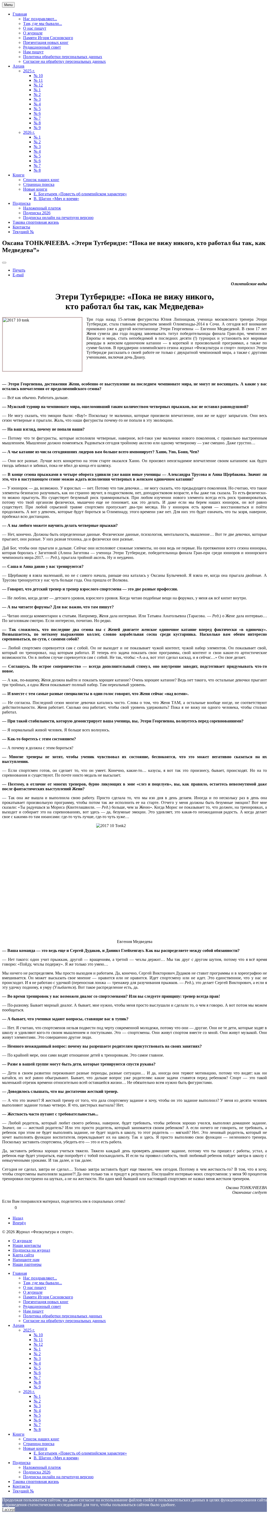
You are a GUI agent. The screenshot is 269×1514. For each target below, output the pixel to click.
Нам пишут (33, 52)
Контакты (21, 227)
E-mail (18, 275)
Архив (18, 66)
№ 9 (37, 127)
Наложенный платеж (42, 208)
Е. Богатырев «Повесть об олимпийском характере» (80, 194)
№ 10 (38, 75)
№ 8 (37, 123)
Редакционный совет (42, 47)
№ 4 (37, 104)
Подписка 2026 (36, 213)
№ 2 (37, 94)
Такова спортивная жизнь (36, 222)
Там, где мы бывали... (42, 23)
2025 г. (29, 71)
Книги (18, 175)
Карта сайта (23, 1255)
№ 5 (37, 108)
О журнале (33, 33)
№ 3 (37, 99)
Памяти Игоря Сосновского (48, 37)
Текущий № (23, 232)
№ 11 (38, 80)
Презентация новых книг (46, 42)
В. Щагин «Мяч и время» (56, 198)
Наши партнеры (27, 1264)
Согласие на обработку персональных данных (64, 61)
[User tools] (4, 262)
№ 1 (37, 90)
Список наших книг (41, 179)
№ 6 (37, 113)
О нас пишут (34, 28)
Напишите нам (26, 1259)
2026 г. (29, 132)
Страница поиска (38, 184)
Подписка (21, 203)
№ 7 (37, 118)
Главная (20, 14)
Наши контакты (27, 1245)
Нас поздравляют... (40, 19)
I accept (8, 1509)
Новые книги (35, 189)
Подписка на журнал (31, 1250)
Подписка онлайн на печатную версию (58, 217)
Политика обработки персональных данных (62, 56)
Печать (19, 270)
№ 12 (38, 85)
